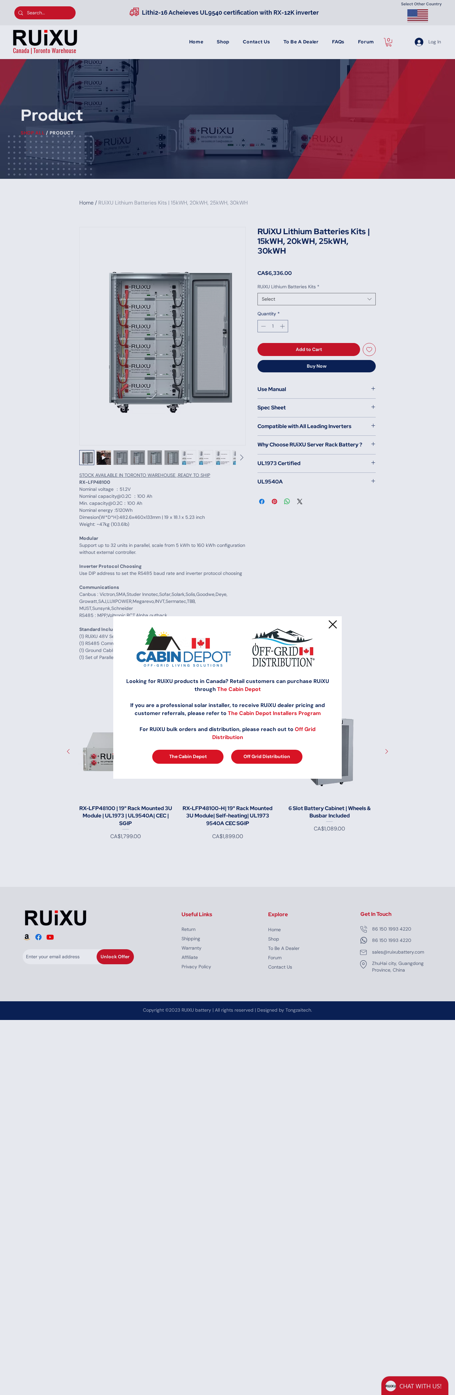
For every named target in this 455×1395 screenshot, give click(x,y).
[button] (333, 624)
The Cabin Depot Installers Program (274, 713)
